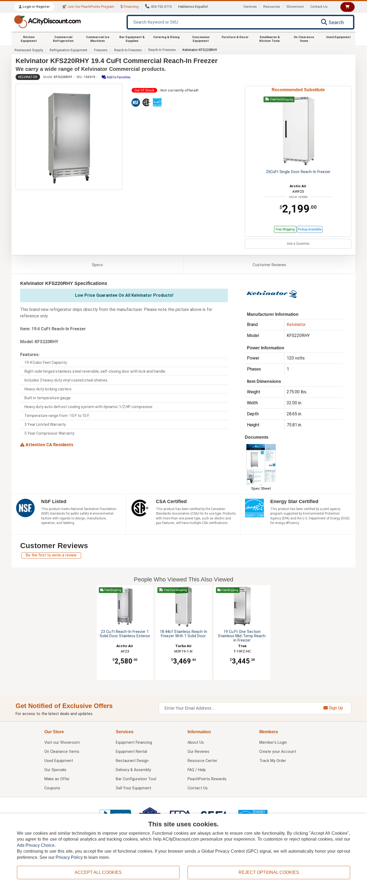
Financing (131, 7)
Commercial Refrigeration (63, 38)
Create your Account (277, 751)
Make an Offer (57, 779)
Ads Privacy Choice (36, 845)
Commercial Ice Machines (97, 38)
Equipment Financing (134, 742)
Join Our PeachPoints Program (90, 7)
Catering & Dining (166, 37)
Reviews (269, 264)
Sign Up (335, 707)
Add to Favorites (118, 77)
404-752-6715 (161, 7)
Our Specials (55, 770)
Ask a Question (298, 243)
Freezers (100, 50)
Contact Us (319, 7)
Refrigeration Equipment (68, 50)
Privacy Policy (69, 857)
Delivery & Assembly (133, 770)
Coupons (52, 788)
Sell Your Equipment (133, 788)
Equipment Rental (131, 751)
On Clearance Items (304, 38)
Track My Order (272, 760)
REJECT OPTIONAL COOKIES (269, 872)
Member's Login (273, 742)
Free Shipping (285, 229)
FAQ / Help (197, 770)
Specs (97, 264)
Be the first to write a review (51, 555)
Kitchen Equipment (29, 38)
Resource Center (202, 760)
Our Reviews (198, 751)
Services (250, 7)
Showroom (295, 7)
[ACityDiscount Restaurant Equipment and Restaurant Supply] (47, 21)
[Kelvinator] (271, 293)
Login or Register (36, 7)
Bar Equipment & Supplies (132, 38)
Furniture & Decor (235, 37)
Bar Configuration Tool (136, 779)
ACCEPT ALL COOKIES (98, 872)
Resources (271, 7)
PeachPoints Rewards (207, 779)
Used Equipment (338, 37)
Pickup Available (309, 229)
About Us (196, 742)
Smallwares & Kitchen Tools (269, 38)
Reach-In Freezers (128, 50)
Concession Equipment (201, 38)
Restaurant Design (132, 760)
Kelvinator (27, 77)
